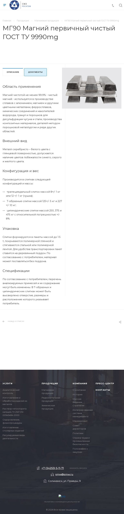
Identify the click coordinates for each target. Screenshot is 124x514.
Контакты (103, 390)
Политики (78, 433)
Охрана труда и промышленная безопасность (81, 440)
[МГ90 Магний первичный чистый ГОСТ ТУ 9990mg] (91, 88)
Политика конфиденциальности (62, 502)
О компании (79, 390)
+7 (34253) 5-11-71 (52, 468)
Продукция (50, 383)
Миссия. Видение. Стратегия (78, 402)
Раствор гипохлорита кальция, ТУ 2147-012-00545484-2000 (14, 411)
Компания (80, 383)
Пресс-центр (105, 383)
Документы (35, 72)
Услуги (7, 383)
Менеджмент (80, 421)
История (77, 394)
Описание (13, 72)
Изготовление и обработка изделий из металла (15, 400)
